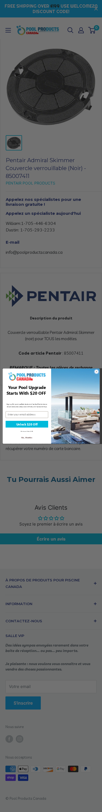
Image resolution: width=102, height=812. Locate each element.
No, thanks (26, 437)
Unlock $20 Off (26, 424)
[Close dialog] (96, 371)
